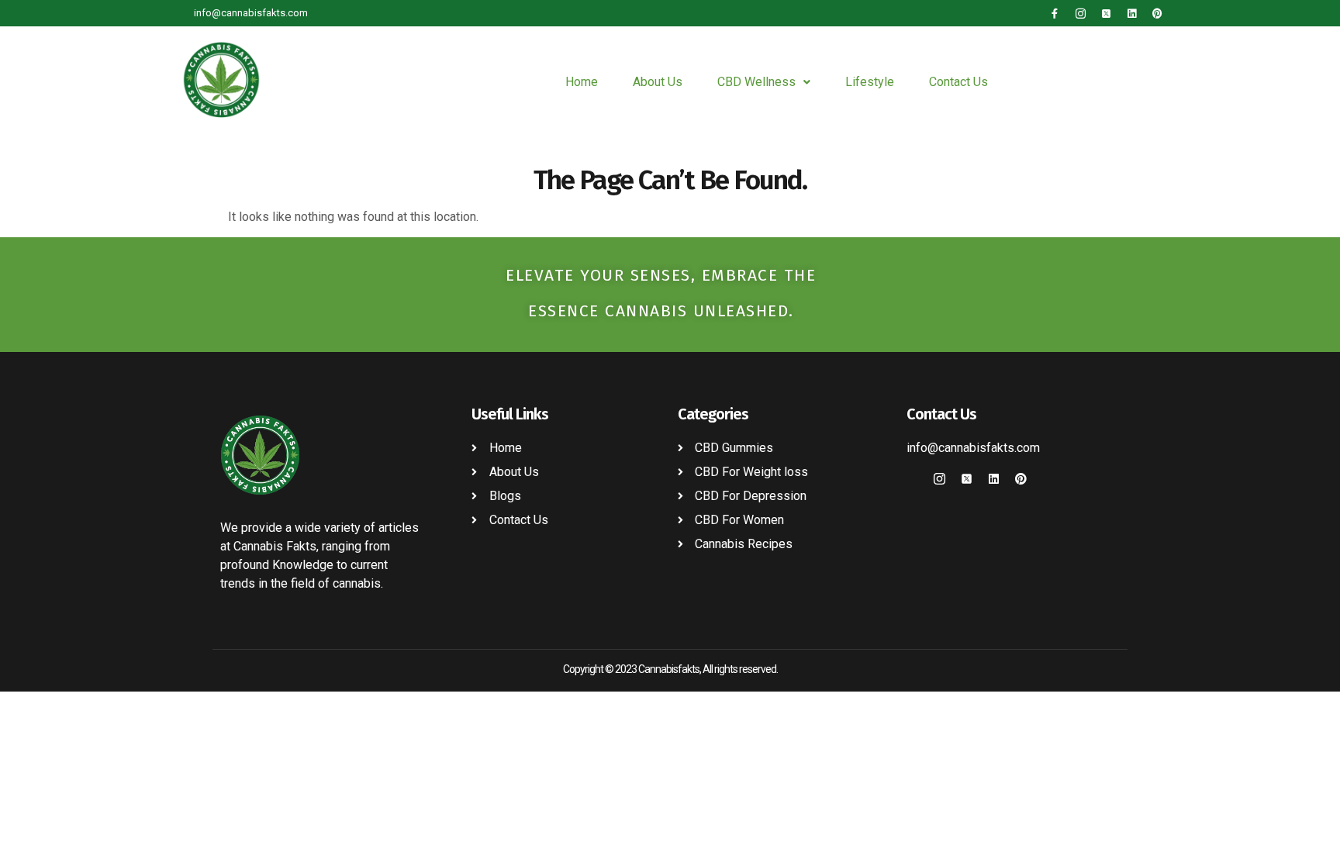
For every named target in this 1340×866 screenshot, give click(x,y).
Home (581, 81)
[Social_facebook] (912, 479)
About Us (657, 81)
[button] (764, 82)
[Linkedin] (1132, 14)
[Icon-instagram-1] (1081, 14)
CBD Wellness (756, 81)
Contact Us (958, 81)
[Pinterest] (1157, 14)
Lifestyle (869, 81)
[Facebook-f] (1055, 14)
